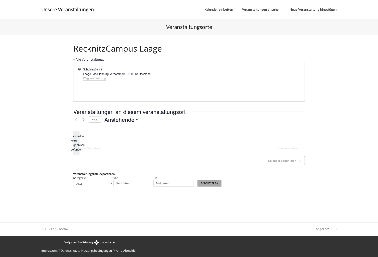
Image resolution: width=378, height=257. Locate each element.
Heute (95, 119)
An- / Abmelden (126, 250)
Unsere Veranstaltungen (67, 9)
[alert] (76, 143)
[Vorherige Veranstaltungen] (75, 119)
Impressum (49, 250)
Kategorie (79, 178)
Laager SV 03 (323, 229)
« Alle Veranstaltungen (90, 59)
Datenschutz (69, 250)
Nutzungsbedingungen (96, 250)
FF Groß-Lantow (54, 229)
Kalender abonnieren (282, 161)
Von (115, 178)
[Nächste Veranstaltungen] (83, 119)
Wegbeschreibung (94, 78)
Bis (156, 178)
